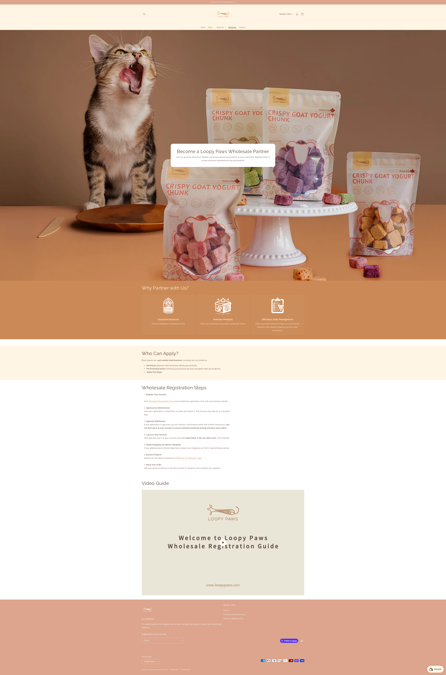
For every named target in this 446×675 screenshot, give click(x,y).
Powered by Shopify (161, 669)
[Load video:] (223, 542)
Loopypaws (150, 669)
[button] (144, 14)
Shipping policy (186, 669)
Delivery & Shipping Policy (233, 619)
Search (226, 610)
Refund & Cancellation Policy (234, 614)
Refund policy (174, 669)
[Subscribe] (180, 640)
